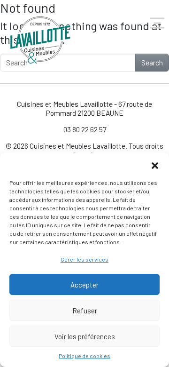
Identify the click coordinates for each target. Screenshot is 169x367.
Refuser (84, 310)
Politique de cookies (84, 355)
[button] (155, 164)
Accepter (84, 284)
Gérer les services (84, 259)
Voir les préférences (84, 336)
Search (152, 62)
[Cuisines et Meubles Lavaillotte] (41, 40)
